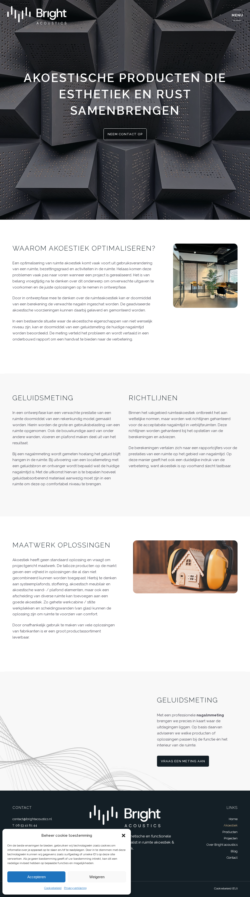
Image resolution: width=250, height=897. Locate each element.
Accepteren (36, 877)
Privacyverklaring (75, 888)
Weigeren (96, 877)
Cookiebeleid (53, 888)
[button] (123, 835)
